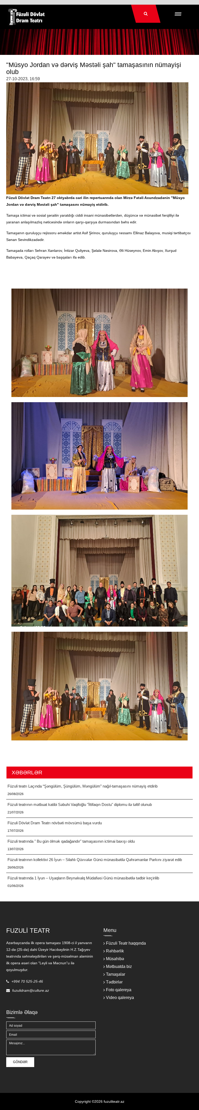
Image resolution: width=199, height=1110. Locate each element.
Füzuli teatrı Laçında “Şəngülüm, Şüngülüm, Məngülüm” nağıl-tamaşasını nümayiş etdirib (83, 786)
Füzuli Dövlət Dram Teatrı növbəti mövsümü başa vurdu (55, 823)
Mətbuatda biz (119, 966)
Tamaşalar (115, 974)
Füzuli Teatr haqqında (126, 943)
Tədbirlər (114, 982)
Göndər (20, 1062)
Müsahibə (115, 959)
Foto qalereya (118, 990)
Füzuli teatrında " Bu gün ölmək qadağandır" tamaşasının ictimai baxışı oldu (71, 841)
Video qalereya (120, 997)
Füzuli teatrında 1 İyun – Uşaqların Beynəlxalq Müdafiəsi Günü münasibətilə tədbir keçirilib (83, 878)
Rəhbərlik (115, 951)
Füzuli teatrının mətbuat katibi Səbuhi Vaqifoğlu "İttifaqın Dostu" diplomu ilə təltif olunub (80, 804)
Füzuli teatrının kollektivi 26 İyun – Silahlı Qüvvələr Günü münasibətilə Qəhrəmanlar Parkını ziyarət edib (95, 859)
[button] (177, 14)
